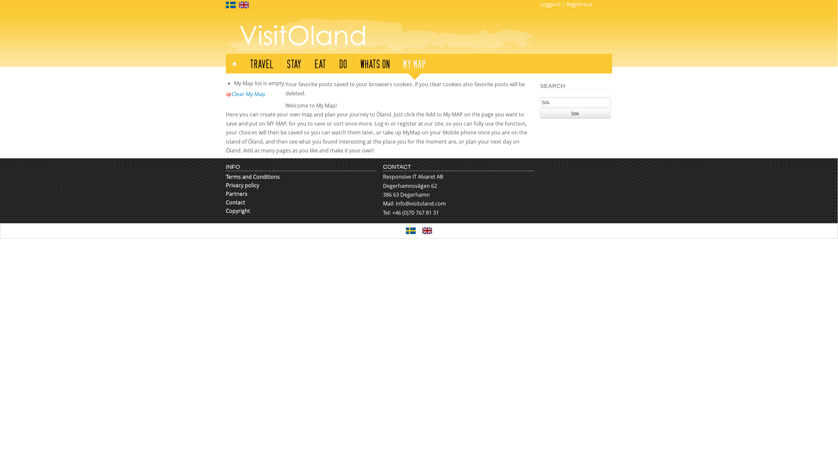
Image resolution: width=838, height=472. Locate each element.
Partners (236, 193)
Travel (262, 63)
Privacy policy (242, 185)
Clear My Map (248, 94)
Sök (575, 113)
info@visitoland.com (421, 203)
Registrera (579, 4)
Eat (320, 63)
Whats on (375, 63)
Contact (235, 202)
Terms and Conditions (253, 176)
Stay (294, 63)
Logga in (550, 4)
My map (414, 63)
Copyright (238, 210)
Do (343, 63)
